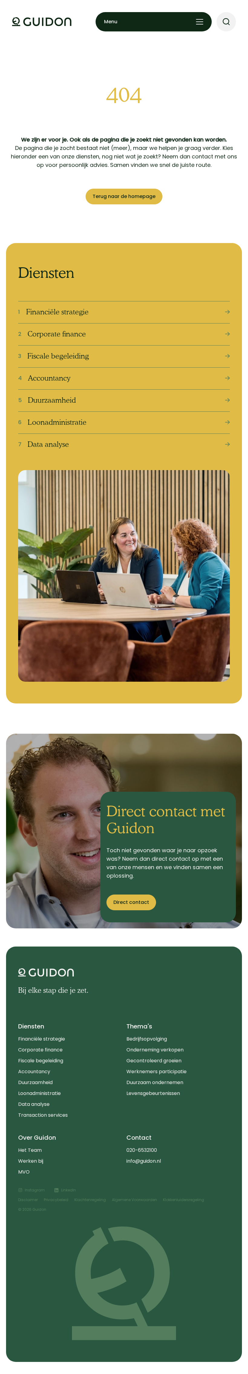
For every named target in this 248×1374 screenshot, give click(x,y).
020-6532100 (141, 1150)
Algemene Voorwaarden (134, 1199)
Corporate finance (40, 1049)
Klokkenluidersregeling (183, 1199)
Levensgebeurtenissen (153, 1093)
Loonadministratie (39, 1093)
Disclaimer (28, 1199)
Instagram (35, 1190)
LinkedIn (68, 1190)
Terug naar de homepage (124, 196)
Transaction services (43, 1115)
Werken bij (30, 1161)
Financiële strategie (41, 1038)
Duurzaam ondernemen (154, 1082)
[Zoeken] (226, 21)
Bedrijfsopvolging (146, 1038)
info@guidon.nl (143, 1161)
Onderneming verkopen (155, 1049)
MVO (24, 1171)
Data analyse (34, 1104)
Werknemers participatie (156, 1071)
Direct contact (131, 902)
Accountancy (34, 1071)
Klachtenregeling (90, 1199)
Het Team (30, 1150)
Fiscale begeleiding (40, 1060)
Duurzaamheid (35, 1082)
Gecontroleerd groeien (153, 1060)
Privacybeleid (56, 1199)
